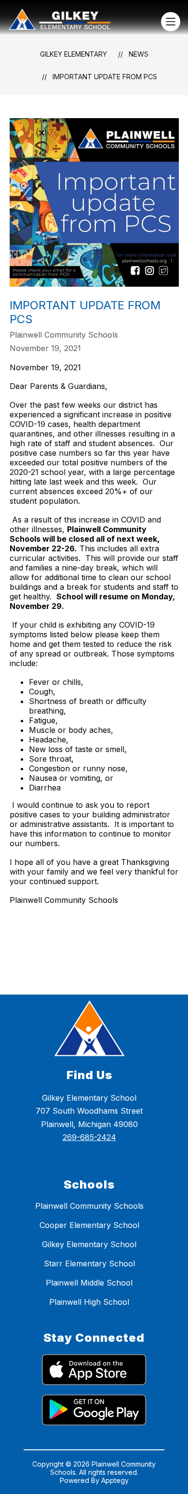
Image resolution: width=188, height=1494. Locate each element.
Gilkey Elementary (73, 54)
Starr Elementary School (89, 1263)
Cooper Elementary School (89, 1225)
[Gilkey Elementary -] (63, 22)
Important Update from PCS (105, 77)
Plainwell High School (89, 1302)
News (138, 54)
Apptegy (115, 1480)
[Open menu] (170, 21)
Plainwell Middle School (89, 1283)
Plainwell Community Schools (89, 1206)
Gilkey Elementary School (89, 1244)
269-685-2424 (89, 1137)
